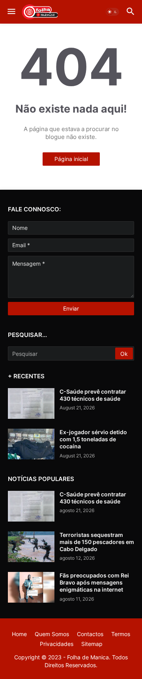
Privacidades (56, 643)
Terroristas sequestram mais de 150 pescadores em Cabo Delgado (97, 541)
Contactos (90, 634)
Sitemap (92, 643)
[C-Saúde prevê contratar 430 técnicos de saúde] (31, 403)
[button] (11, 12)
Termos (120, 634)
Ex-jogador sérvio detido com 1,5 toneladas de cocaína (93, 439)
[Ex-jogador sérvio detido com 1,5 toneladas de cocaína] (31, 444)
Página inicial (71, 158)
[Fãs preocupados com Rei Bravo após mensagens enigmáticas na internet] (31, 587)
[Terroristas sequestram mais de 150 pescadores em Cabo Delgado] (31, 546)
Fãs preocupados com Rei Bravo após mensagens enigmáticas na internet (94, 582)
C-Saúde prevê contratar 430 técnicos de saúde (93, 395)
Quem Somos (52, 634)
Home (19, 634)
